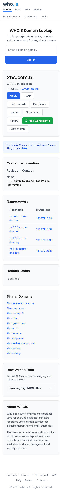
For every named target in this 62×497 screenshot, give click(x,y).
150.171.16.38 (44, 229)
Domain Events (12, 16)
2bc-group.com (16, 323)
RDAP (18, 9)
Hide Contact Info (39, 120)
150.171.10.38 (44, 218)
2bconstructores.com (20, 303)
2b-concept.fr (15, 313)
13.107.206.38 (44, 250)
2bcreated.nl (14, 333)
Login (44, 16)
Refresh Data (18, 129)
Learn (25, 475)
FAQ (18, 480)
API (54, 475)
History (14, 120)
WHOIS (7, 9)
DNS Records (18, 104)
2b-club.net (14, 348)
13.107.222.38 (44, 240)
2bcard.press (15, 338)
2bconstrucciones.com (21, 343)
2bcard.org (14, 353)
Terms (29, 480)
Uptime (38, 9)
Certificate (39, 104)
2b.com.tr (13, 328)
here (25, 148)
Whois (13, 95)
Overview (11, 475)
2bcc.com (13, 318)
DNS (27, 9)
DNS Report (40, 475)
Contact (41, 480)
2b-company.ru (16, 308)
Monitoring (30, 16)
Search (31, 59)
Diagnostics (32, 112)
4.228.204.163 (30, 89)
